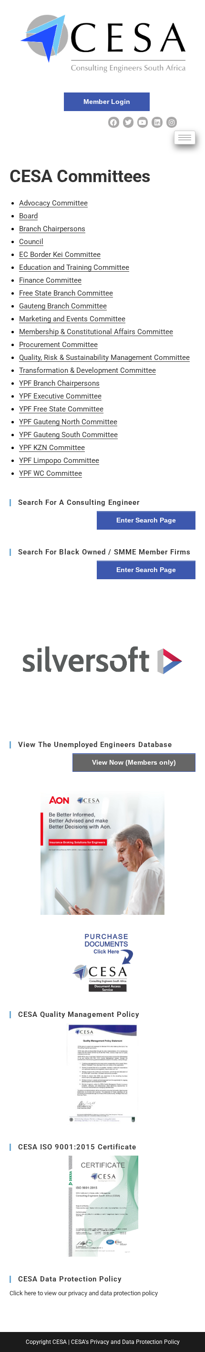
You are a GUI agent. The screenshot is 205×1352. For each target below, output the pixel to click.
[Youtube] (142, 122)
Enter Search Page (146, 520)
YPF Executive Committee (60, 396)
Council (31, 241)
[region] (102, 660)
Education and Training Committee (74, 267)
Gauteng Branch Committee (63, 306)
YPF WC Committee (50, 473)
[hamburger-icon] (184, 137)
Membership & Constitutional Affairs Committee (96, 332)
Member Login (106, 101)
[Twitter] (128, 122)
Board (28, 216)
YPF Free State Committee (61, 409)
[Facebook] (113, 122)
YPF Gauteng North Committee (68, 422)
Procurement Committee (58, 344)
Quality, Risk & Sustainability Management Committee (104, 357)
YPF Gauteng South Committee (68, 434)
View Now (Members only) (134, 762)
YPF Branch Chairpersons (59, 383)
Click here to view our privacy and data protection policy (84, 1293)
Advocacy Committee (53, 203)
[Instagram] (171, 122)
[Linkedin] (157, 122)
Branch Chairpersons (52, 229)
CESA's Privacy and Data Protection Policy (125, 1342)
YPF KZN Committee (52, 447)
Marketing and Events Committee (72, 319)
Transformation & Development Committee (87, 370)
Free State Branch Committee (66, 293)
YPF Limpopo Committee (59, 460)
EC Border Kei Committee (60, 254)
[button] (102, 660)
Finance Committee (50, 280)
